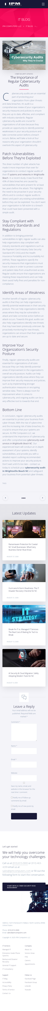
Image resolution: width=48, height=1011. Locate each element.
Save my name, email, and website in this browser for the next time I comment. (23, 789)
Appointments (30, 964)
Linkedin (28, 986)
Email (14, 759)
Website (14, 773)
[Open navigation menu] (43, 4)
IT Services (6, 946)
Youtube (28, 989)
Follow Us (28, 975)
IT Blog (4, 979)
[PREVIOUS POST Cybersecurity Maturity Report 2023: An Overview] (5, 498)
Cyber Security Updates (24, 74)
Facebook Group (31, 982)
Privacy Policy (7, 986)
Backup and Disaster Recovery (9, 960)
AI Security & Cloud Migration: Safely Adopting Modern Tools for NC (24, 674)
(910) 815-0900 (20, 863)
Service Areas (30, 953)
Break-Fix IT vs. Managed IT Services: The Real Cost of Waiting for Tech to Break (24, 632)
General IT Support (9, 965)
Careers (28, 960)
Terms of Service (8, 989)
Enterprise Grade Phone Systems (11, 954)
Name (14, 746)
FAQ (26, 957)
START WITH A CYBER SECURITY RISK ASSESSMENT (21, 887)
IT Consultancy (7, 969)
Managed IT (6, 949)
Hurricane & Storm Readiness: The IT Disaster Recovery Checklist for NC (24, 589)
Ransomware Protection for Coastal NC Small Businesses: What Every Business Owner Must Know (23, 547)
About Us (28, 949)
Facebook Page (30, 979)
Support (5, 975)
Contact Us (6, 993)
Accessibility (6, 982)
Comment (15, 722)
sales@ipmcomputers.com (16, 870)
